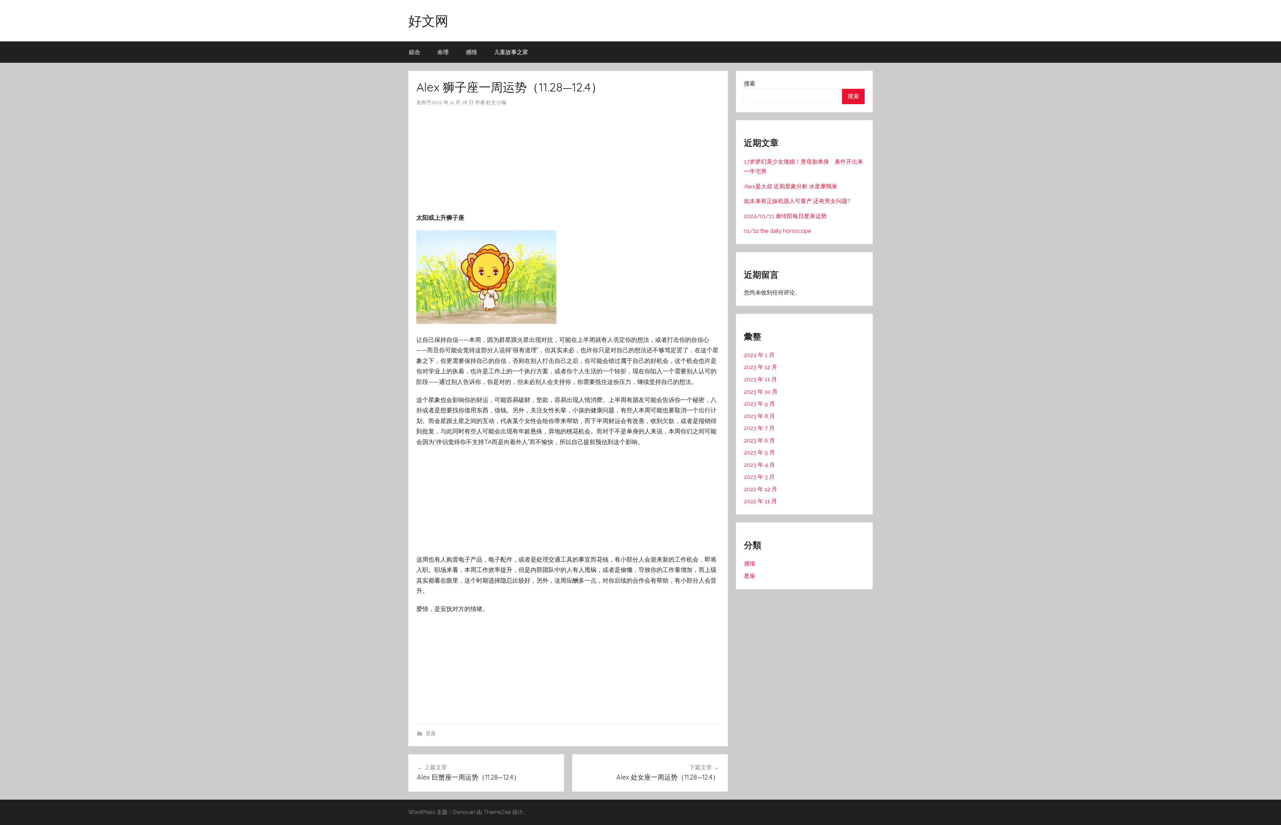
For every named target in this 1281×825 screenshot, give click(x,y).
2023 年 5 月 (759, 452)
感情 (471, 51)
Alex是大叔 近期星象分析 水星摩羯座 (790, 186)
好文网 (428, 20)
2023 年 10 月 (761, 391)
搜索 (749, 83)
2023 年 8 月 (759, 416)
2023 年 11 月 (760, 379)
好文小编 (496, 102)
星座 (431, 734)
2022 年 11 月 (760, 501)
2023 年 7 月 (759, 428)
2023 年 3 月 (759, 476)
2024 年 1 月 (759, 355)
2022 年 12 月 (760, 489)
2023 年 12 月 (760, 367)
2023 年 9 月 (759, 403)
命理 (443, 51)
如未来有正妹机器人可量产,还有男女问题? (797, 201)
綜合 (414, 51)
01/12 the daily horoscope (777, 230)
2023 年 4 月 (759, 464)
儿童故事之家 (511, 51)
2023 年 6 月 (759, 440)
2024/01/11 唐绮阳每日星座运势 (785, 216)
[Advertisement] (568, 159)
